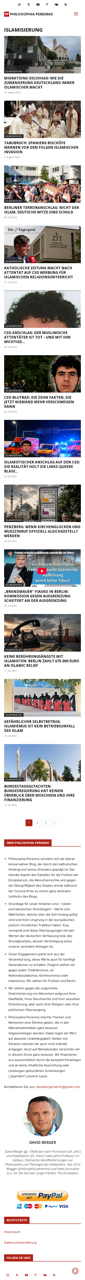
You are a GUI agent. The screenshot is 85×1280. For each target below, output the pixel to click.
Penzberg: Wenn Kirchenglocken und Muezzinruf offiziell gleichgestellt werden (42, 531)
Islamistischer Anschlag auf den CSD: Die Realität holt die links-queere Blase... (42, 467)
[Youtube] (37, 4)
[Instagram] (19, 4)
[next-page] (54, 822)
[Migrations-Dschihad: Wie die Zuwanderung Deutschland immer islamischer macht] (42, 54)
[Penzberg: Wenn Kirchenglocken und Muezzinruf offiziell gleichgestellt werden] (42, 503)
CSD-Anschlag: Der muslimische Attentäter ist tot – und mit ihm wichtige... (37, 337)
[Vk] (56, 4)
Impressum (12, 1232)
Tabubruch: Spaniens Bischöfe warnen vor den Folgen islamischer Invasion (41, 147)
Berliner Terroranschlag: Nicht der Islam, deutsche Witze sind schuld (41, 209)
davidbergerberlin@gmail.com (58, 1087)
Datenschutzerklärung (20, 1242)
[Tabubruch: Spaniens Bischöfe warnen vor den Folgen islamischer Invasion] (42, 119)
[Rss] (65, 4)
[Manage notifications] (75, 1271)
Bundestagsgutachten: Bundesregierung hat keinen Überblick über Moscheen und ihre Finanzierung (39, 793)
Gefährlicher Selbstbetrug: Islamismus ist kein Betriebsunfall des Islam (39, 726)
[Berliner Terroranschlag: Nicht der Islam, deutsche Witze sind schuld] (42, 184)
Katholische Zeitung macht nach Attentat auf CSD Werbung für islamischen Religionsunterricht (38, 272)
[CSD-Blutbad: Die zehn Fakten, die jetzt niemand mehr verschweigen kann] (42, 374)
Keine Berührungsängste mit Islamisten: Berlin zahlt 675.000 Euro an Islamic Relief (41, 661)
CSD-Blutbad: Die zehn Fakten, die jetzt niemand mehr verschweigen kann (39, 402)
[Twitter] (28, 4)
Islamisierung (13, 71)
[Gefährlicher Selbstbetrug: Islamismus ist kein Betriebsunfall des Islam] (42, 698)
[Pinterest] (47, 4)
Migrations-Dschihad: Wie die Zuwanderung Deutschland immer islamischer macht (39, 83)
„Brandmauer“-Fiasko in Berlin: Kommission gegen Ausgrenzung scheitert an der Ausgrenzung (37, 596)
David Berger (42, 1142)
